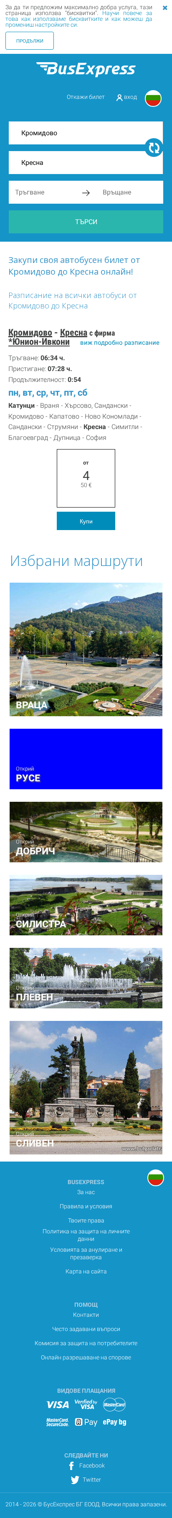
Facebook (91, 1465)
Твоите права (86, 1220)
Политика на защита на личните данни (86, 1235)
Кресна (73, 332)
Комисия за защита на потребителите (86, 1343)
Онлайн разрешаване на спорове (86, 1357)
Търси (86, 222)
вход (130, 96)
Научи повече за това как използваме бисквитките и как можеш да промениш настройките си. (78, 19)
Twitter (91, 1479)
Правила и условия (86, 1206)
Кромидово (30, 332)
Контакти (86, 1314)
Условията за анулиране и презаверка (86, 1253)
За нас (86, 1192)
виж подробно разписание (119, 342)
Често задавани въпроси (86, 1329)
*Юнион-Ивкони (39, 341)
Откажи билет (86, 96)
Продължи (29, 40)
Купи (86, 521)
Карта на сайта (86, 1271)
